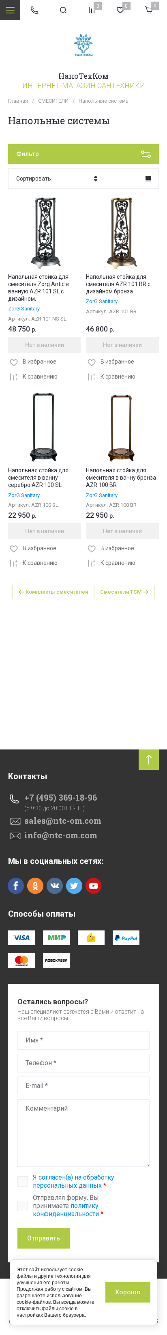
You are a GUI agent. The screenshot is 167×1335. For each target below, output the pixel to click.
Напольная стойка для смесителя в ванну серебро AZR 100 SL (38, 477)
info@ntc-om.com (60, 835)
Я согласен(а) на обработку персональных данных (73, 1181)
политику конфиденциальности (66, 1210)
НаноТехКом (83, 76)
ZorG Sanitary (24, 309)
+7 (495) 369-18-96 (60, 797)
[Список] (148, 178)
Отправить (43, 1238)
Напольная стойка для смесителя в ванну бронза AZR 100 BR (121, 477)
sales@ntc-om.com (62, 820)
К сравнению (40, 376)
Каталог (10, 10)
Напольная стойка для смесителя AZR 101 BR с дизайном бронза (118, 284)
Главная (18, 101)
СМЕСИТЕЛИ (53, 101)
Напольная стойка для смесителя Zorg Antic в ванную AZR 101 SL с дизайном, (38, 287)
